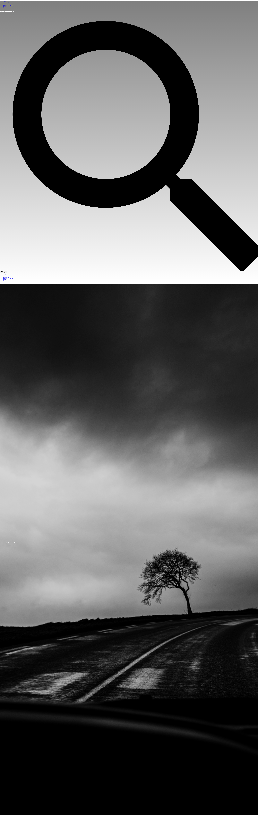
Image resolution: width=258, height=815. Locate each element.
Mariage (4, 6)
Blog (4, 7)
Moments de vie (6, 4)
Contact (4, 8)
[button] (129, 270)
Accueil (4, 1)
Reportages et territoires (8, 5)
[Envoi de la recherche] (13, 11)
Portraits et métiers (6, 2)
